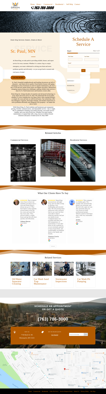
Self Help (69, 4)
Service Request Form (66, 391)
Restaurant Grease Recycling (20, 159)
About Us (76, 391)
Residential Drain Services (84, 155)
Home (32, 4)
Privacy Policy (85, 391)
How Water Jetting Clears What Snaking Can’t (83, 150)
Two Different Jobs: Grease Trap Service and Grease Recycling (53, 145)
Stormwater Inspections (61, 280)
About (38, 4)
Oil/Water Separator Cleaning (17, 281)
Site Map (92, 391)
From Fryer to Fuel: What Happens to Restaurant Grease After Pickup (23, 151)
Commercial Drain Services (20, 157)
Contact (77, 4)
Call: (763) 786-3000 (18, 77)
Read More (23, 173)
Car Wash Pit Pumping (83, 280)
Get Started (54, 335)
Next (83, 70)
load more (53, 246)
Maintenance (28, 157)
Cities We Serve (54, 391)
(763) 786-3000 (53, 319)
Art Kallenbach (20, 155)
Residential (59, 4)
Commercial (48, 4)
